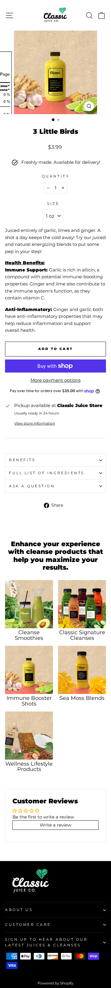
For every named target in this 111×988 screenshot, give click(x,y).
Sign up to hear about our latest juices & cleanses (46, 942)
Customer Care (28, 925)
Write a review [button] (55, 825)
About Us (19, 910)
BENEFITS (22, 460)
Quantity (55, 176)
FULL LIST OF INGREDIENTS (46, 473)
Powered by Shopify (55, 983)
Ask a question (32, 486)
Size (53, 204)
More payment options (55, 380)
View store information (34, 423)
